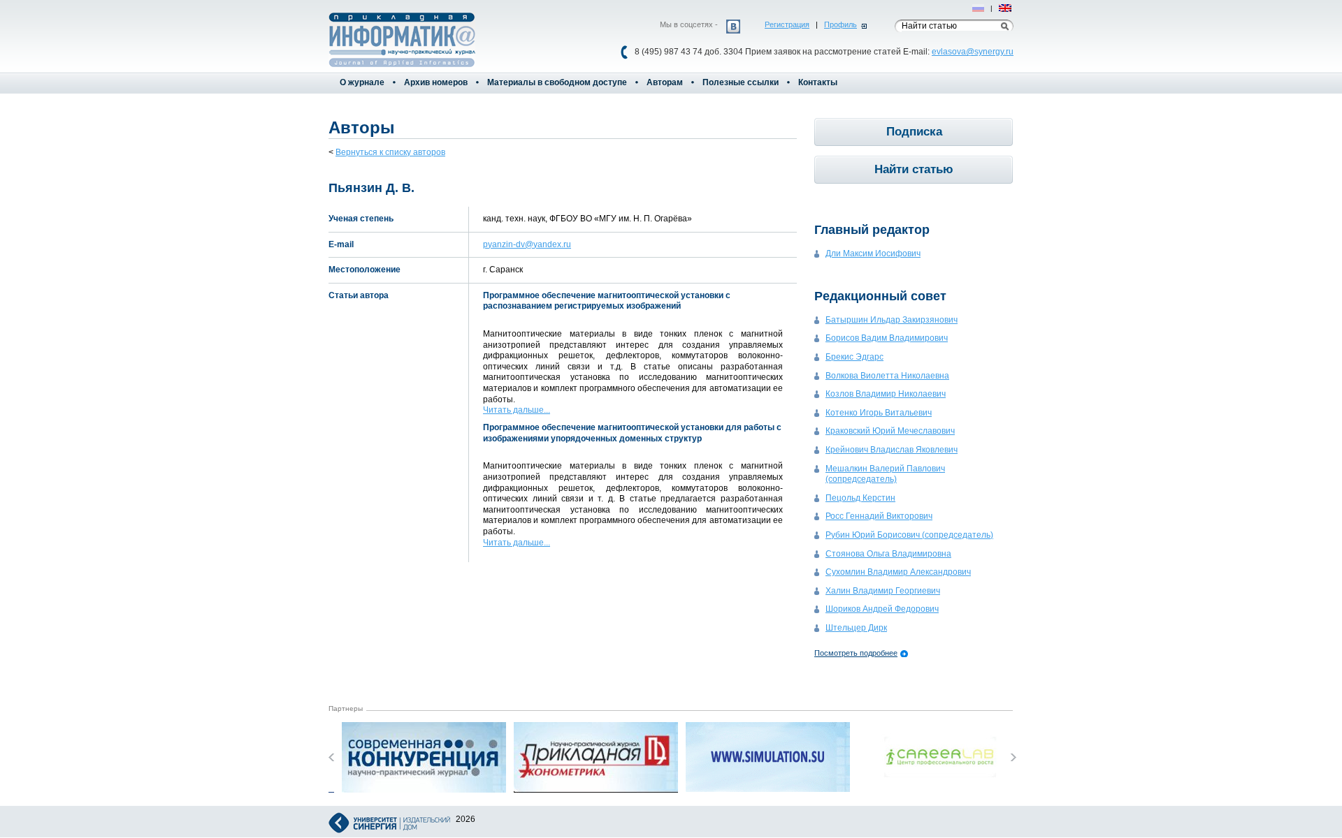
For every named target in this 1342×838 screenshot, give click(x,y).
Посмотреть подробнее (855, 653)
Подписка (914, 131)
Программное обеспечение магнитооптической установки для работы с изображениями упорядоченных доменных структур (632, 432)
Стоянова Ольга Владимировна (888, 554)
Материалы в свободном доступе (557, 82)
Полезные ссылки (740, 82)
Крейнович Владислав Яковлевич (891, 450)
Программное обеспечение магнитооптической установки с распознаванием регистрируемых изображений (606, 301)
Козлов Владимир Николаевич (885, 394)
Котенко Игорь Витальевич (878, 413)
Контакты (817, 82)
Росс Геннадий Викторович (878, 516)
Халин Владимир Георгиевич (882, 591)
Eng (1005, 8)
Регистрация (787, 24)
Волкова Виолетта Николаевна (887, 376)
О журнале (362, 82)
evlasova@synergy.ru (972, 52)
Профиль (840, 24)
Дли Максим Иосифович (873, 253)
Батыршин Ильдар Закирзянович (891, 320)
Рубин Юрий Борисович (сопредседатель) (909, 535)
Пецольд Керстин (860, 498)
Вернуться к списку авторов (390, 152)
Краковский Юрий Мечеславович (890, 431)
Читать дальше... (516, 410)
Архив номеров (436, 82)
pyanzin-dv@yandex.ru (527, 244)
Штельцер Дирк (856, 628)
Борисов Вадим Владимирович (886, 338)
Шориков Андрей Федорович (882, 609)
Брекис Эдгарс (854, 357)
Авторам (665, 82)
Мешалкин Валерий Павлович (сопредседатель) (885, 474)
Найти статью (913, 169)
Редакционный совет (880, 296)
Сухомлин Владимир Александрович (898, 572)
